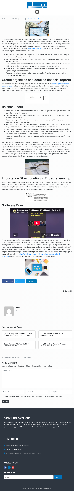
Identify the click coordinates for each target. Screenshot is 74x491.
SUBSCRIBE (9, 472)
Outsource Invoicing (35, 48)
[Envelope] (13, 467)
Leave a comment (44, 19)
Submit (5, 401)
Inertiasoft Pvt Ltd (46, 488)
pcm (23, 19)
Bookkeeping (32, 19)
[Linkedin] (9, 467)
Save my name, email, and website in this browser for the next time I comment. (33, 396)
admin (18, 308)
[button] (37, 12)
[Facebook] (5, 467)
